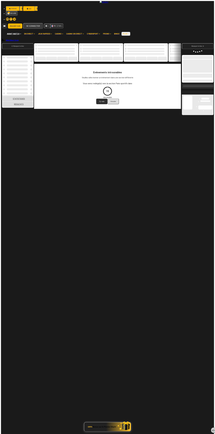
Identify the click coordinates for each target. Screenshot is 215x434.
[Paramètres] (47, 26)
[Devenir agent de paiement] (4, 26)
